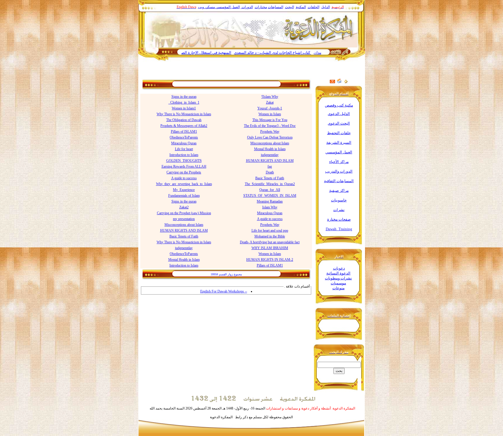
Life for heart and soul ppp (270, 230)
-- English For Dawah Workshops (223, 291)
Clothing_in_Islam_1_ (184, 102)
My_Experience (184, 190)
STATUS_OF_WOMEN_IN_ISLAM (269, 196)
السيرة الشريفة (338, 142)
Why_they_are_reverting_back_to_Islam (184, 184)
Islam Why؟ (269, 97)
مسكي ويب (206, 7)
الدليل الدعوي (339, 113)
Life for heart (184, 149)
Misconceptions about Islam (269, 143)
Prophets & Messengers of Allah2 (183, 126)
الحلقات (313, 7)
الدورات (247, 7)
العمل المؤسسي (228, 7)
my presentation (184, 219)
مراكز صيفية (339, 190)
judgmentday (270, 155)
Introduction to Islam (183, 155)
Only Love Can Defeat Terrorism (270, 137)
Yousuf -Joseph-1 (269, 108)
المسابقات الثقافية (339, 181)
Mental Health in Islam (270, 149)
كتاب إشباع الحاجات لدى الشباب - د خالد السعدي (285, 52)
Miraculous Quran (183, 143)
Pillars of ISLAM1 (184, 132)
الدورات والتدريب (339, 171)
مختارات (261, 7)
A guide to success (184, 178)
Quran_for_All (269, 190)
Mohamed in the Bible (269, 236)
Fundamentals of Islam (184, 196)
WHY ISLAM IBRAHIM (270, 248)
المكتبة (301, 7)
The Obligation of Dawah (183, 120)
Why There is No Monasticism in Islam (184, 114)
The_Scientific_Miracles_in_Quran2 (270, 184)
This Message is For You (269, 120)
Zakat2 (184, 207)
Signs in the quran (183, 97)
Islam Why (269, 207)
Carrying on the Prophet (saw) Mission (184, 213)
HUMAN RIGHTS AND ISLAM (270, 161)
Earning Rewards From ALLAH (184, 166)
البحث (289, 7)
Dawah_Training (339, 229)
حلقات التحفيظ (339, 133)
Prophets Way (269, 132)
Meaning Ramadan (270, 201)
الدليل (325, 7)
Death (270, 172)
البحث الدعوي (339, 123)
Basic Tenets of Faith (269, 178)
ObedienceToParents (184, 137)
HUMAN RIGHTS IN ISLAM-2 (269, 260)
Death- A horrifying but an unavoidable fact (270, 242)
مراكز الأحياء (339, 161)
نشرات (339, 210)
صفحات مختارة (339, 219)
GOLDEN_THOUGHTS (184, 161)
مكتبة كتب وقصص (339, 105)
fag (270, 166)
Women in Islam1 (184, 108)
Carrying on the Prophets (184, 172)
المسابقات (275, 7)
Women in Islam (269, 114)
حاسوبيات (339, 200)
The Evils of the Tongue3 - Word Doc (270, 126)
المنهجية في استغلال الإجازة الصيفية (216, 52)
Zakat (270, 102)
